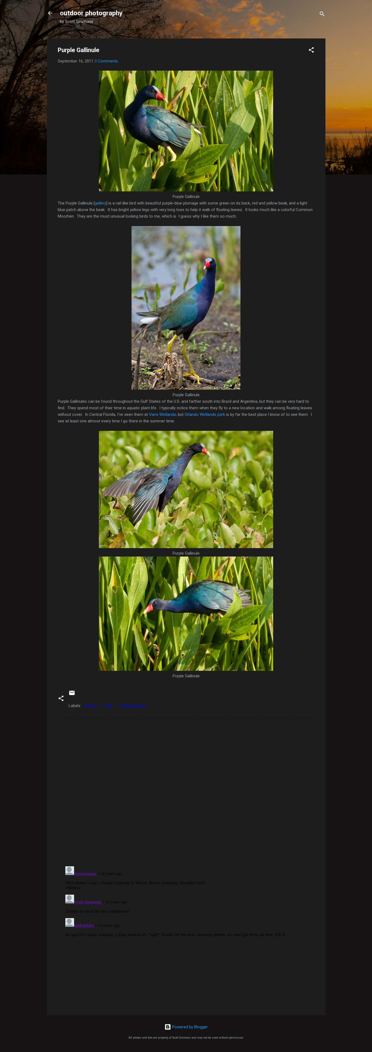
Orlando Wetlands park (205, 414)
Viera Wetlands (162, 414)
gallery (100, 203)
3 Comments (106, 61)
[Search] (322, 15)
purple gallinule (132, 705)
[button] (311, 51)
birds (107, 705)
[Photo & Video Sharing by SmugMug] (186, 190)
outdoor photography (91, 13)
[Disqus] (186, 791)
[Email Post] (72, 694)
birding (90, 705)
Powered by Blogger (189, 1026)
